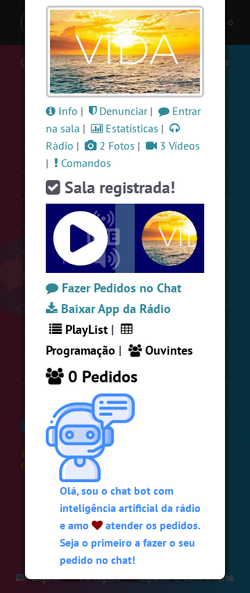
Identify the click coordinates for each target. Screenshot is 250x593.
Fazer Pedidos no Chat (119, 288)
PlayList (85, 329)
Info (67, 111)
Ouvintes (167, 350)
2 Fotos (116, 145)
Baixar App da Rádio (114, 309)
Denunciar (122, 111)
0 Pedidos (101, 376)
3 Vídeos (178, 145)
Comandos (84, 163)
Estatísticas (130, 128)
